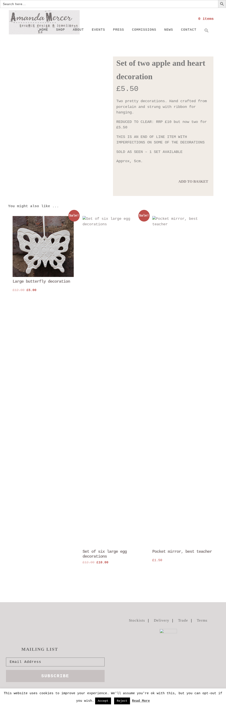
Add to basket (193, 181)
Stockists (137, 620)
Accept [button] (103, 701)
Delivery (161, 620)
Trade (183, 620)
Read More (141, 701)
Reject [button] (122, 701)
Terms (202, 620)
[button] (206, 31)
